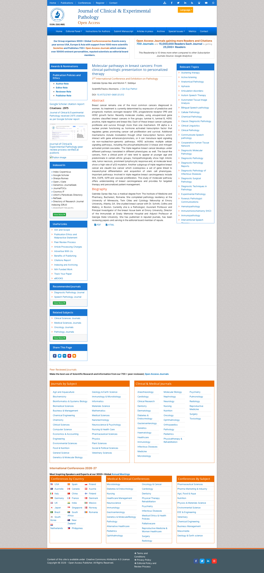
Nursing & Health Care (103, 429)
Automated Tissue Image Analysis (194, 101)
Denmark (93, 498)
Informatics (98, 401)
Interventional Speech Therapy (192, 221)
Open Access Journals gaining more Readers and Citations (174, 40)
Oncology (169, 415)
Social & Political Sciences (105, 448)
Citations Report (62, 260)
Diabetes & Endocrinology (145, 417)
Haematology (144, 432)
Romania (93, 512)
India (74, 503)
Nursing (168, 406)
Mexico (92, 503)
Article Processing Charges (68, 246)
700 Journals (145, 43)
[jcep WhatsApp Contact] (213, 3)
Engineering (59, 438)
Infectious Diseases (148, 446)
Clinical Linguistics (190, 125)
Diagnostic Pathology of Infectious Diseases (193, 172)
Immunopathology (190, 215)
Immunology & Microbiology (106, 396)
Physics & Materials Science (191, 503)
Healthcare (143, 437)
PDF (98, 224)
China (74, 493)
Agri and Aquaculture (63, 392)
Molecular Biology (173, 392)
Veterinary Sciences (102, 452)
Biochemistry (59, 396)
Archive (161, 31)
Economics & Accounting (66, 434)
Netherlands (56, 528)
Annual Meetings (121, 474)
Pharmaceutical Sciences (104, 434)
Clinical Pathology (190, 130)
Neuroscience (114, 503)
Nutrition (168, 410)
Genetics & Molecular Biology (68, 457)
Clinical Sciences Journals (67, 318)
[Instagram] (214, 561)
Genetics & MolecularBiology (121, 517)
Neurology (169, 401)
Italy (56, 493)
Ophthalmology (172, 420)
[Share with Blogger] (74, 356)
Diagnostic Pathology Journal (69, 292)
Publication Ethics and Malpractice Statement (65, 236)
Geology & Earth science (190, 535)
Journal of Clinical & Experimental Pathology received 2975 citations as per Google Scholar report (67, 115)
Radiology (195, 401)
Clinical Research (146, 401)
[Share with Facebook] (55, 356)
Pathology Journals (64, 331)
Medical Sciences (101, 415)
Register (100, 3)
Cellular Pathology (190, 112)
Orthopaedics (171, 424)
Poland (92, 484)
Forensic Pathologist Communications (191, 200)
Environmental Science (188, 507)
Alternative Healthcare (118, 526)
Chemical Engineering (64, 415)
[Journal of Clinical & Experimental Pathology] (57, 14)
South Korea (55, 519)
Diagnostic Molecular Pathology (192, 152)
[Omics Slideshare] (199, 3)
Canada (75, 488)
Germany (59, 498)
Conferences (84, 3)
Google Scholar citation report (67, 104)
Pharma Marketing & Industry (192, 488)
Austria (92, 488)
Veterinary (182, 517)
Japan (57, 507)
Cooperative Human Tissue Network (195, 144)
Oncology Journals (63, 327)
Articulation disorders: (192, 90)
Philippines (77, 528)
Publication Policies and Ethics (67, 76)
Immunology (144, 442)
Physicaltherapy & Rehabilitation (173, 440)
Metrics (192, 31)
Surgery (194, 414)
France (75, 498)
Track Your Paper (63, 273)
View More (58, 214)
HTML (110, 224)
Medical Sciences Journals (67, 322)
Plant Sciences (99, 443)
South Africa (73, 514)
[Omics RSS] (192, 3)
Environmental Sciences (65, 443)
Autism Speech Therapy (193, 95)
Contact (113, 3)
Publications (67, 3)
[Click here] (165, 3)
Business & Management (65, 410)
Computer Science (62, 429)
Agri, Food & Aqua (186, 493)
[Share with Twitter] (59, 356)
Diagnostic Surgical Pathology (191, 180)
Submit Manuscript (123, 31)
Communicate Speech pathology (192, 136)
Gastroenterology (116, 512)
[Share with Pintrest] (69, 356)
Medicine (142, 451)
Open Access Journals (98, 48)
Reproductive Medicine (196, 408)
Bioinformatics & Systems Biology (70, 401)
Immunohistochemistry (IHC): (196, 211)
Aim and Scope (62, 229)
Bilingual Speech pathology (195, 107)
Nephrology (170, 396)
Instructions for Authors (98, 31)
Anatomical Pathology (192, 81)
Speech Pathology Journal (67, 297)
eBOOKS (58, 278)
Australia (58, 488)
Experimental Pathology (193, 194)
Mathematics (98, 410)
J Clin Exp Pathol (128, 89)
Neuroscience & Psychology (106, 424)
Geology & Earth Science (104, 392)
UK (56, 503)
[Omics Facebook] (172, 3)
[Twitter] (202, 561)
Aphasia (185, 86)
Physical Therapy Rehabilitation (151, 500)
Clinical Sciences (61, 424)
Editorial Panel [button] (73, 31)
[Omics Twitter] (178, 3)
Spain (74, 484)
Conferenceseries (101, 41)
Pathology (169, 429)
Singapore (76, 507)
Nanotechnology (100, 420)
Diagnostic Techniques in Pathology (194, 188)
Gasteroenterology (147, 423)
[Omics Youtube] (206, 3)
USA (56, 484)
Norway (92, 507)
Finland (92, 493)
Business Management (189, 526)
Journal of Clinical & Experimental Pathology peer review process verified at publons (66, 148)
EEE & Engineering (186, 512)
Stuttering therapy (190, 72)
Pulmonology (196, 396)
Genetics (142, 428)
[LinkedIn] (208, 561)
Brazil (57, 512)
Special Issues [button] (176, 31)
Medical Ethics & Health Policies (154, 517)
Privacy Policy (143, 559)
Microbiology (144, 456)
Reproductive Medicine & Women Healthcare (154, 530)
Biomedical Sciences (63, 406)
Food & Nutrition (61, 448)
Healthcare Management (119, 498)
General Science (61, 452)
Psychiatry (195, 392)
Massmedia (183, 531)
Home (53, 3)
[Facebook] (196, 561)
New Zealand (72, 522)
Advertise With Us (63, 251)
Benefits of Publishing (65, 255)
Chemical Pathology (191, 116)
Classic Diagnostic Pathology (196, 121)
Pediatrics (169, 434)
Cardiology (143, 396)
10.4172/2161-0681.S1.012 (110, 94)
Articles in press (145, 31)
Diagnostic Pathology (192, 158)
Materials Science (101, 406)
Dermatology (144, 410)
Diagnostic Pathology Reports (192, 164)
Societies (58, 48)
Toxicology (195, 418)
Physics (96, 438)
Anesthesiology (146, 392)
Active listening (189, 77)
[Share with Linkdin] (64, 356)
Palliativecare (148, 523)
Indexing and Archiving (66, 264)
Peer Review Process (65, 242)
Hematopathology (190, 206)
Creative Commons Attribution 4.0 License (108, 559)
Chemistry (58, 420)
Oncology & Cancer (152, 484)
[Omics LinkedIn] (185, 3)
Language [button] (185, 10)
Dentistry (142, 406)
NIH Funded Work (63, 269)
